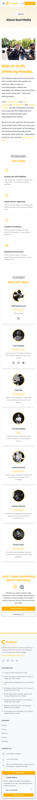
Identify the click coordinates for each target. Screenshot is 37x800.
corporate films (12, 102)
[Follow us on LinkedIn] (7, 660)
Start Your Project (17, 609)
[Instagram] (18, 363)
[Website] (23, 363)
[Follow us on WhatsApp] (16, 660)
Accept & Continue (18, 795)
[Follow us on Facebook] (3, 660)
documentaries (18, 105)
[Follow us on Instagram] (12, 660)
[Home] (12, 3)
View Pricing (17, 614)
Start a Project (30, 3)
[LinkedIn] (18, 318)
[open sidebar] (4, 3)
